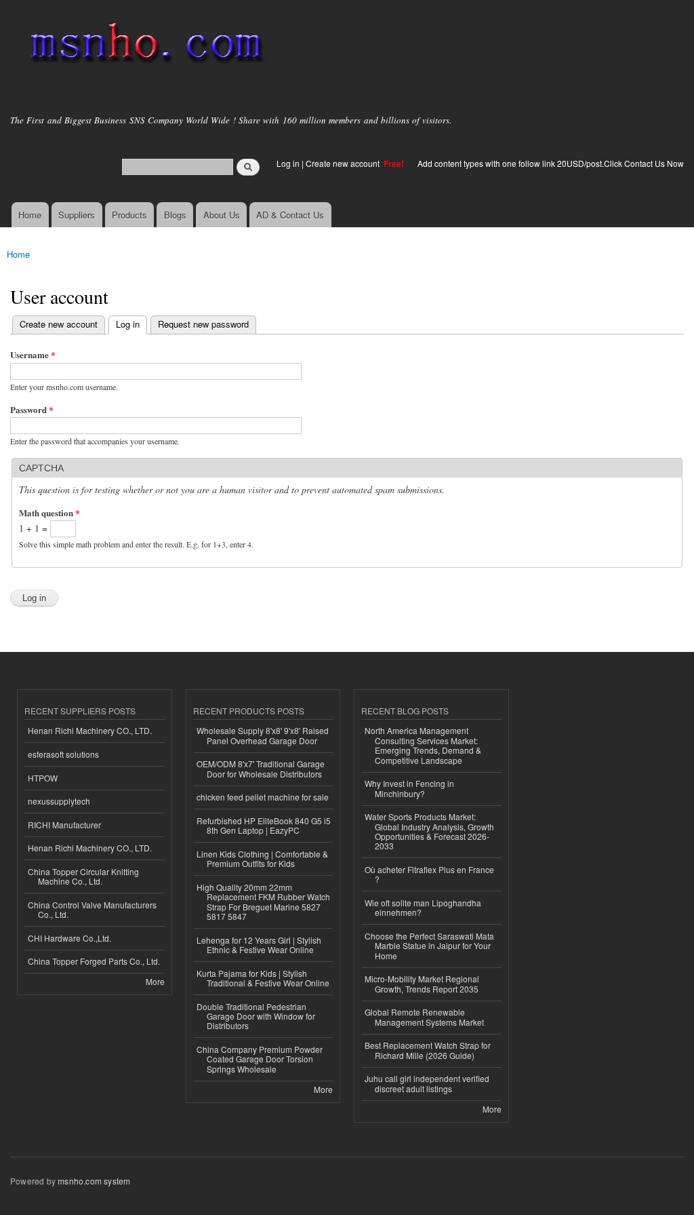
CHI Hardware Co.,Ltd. (69, 938)
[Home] (144, 46)
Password (32, 409)
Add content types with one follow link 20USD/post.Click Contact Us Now (550, 163)
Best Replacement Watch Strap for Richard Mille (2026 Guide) (428, 1049)
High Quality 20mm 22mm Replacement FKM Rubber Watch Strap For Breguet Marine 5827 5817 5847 (263, 901)
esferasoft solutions (63, 754)
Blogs (175, 214)
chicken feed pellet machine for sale (263, 797)
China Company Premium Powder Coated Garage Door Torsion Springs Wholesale (260, 1059)
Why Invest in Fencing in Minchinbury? (409, 787)
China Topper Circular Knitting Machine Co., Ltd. (83, 876)
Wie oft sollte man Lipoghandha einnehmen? (423, 907)
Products (129, 214)
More (155, 981)
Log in (288, 163)
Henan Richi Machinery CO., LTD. (90, 730)
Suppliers (76, 214)
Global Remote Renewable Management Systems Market (424, 1016)
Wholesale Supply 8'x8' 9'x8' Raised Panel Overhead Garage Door (263, 735)
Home (29, 214)
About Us (221, 214)
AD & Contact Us (290, 214)
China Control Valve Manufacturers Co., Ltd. (92, 909)
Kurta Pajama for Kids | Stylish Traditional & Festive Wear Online (263, 977)
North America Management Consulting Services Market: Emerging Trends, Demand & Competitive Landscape (423, 745)
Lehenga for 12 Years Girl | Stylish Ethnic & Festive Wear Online (259, 944)
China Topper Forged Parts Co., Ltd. (94, 961)
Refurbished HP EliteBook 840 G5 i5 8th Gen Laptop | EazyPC (264, 825)
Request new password (203, 323)
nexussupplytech (59, 801)
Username (33, 354)
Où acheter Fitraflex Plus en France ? (429, 874)
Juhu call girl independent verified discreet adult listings (427, 1083)
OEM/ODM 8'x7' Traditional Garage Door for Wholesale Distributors (261, 768)
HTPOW (43, 778)
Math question (49, 512)
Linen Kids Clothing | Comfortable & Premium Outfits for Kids (262, 858)
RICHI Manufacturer (64, 824)
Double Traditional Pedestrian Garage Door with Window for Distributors (256, 1016)
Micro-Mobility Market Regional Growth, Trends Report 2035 (422, 983)
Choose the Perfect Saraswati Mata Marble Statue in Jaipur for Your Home (429, 945)
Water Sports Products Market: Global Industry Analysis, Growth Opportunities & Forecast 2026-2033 (429, 831)
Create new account (344, 163)
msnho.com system (94, 1181)
